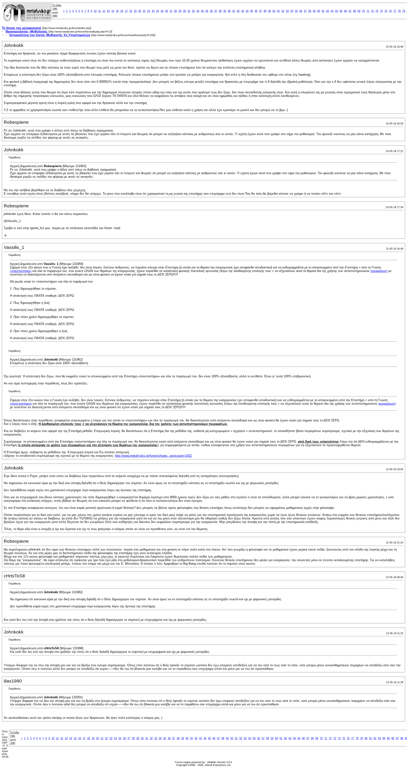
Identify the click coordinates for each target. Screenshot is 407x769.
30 (184, 10)
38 (220, 10)
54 (291, 10)
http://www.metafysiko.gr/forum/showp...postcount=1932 (153, 455)
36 (211, 10)
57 (305, 10)
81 (370, 738)
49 (269, 10)
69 (359, 10)
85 (388, 738)
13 (108, 10)
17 (126, 10)
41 (233, 10)
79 (403, 10)
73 (376, 10)
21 (144, 10)
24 (157, 10)
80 (366, 738)
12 (103, 10)
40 (229, 10)
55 (296, 10)
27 (171, 10)
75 (385, 10)
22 (148, 10)
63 (332, 10)
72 (372, 10)
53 (287, 10)
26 (166, 10)
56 (300, 10)
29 (180, 10)
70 (363, 10)
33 (197, 10)
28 (175, 10)
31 (188, 10)
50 (274, 10)
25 (162, 10)
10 (95, 10)
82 (375, 738)
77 (394, 10)
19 (135, 10)
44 (247, 10)
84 (384, 738)
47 (260, 10)
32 (193, 10)
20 (139, 10)
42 (238, 10)
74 (381, 10)
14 (112, 10)
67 (350, 10)
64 (336, 10)
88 (401, 738)
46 (256, 10)
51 (278, 10)
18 (130, 10)
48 (265, 10)
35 (206, 10)
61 (323, 10)
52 (282, 10)
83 (379, 738)
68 (354, 10)
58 (309, 10)
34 (202, 10)
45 (251, 10)
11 (99, 10)
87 (397, 738)
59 (314, 10)
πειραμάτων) (378, 271)
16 (121, 10)
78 (399, 10)
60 (318, 10)
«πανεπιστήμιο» (21, 271)
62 (327, 10)
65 (341, 10)
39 (224, 10)
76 (390, 10)
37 (215, 10)
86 (392, 738)
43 (242, 10)
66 (345, 10)
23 (153, 10)
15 (117, 10)
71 (367, 10)
